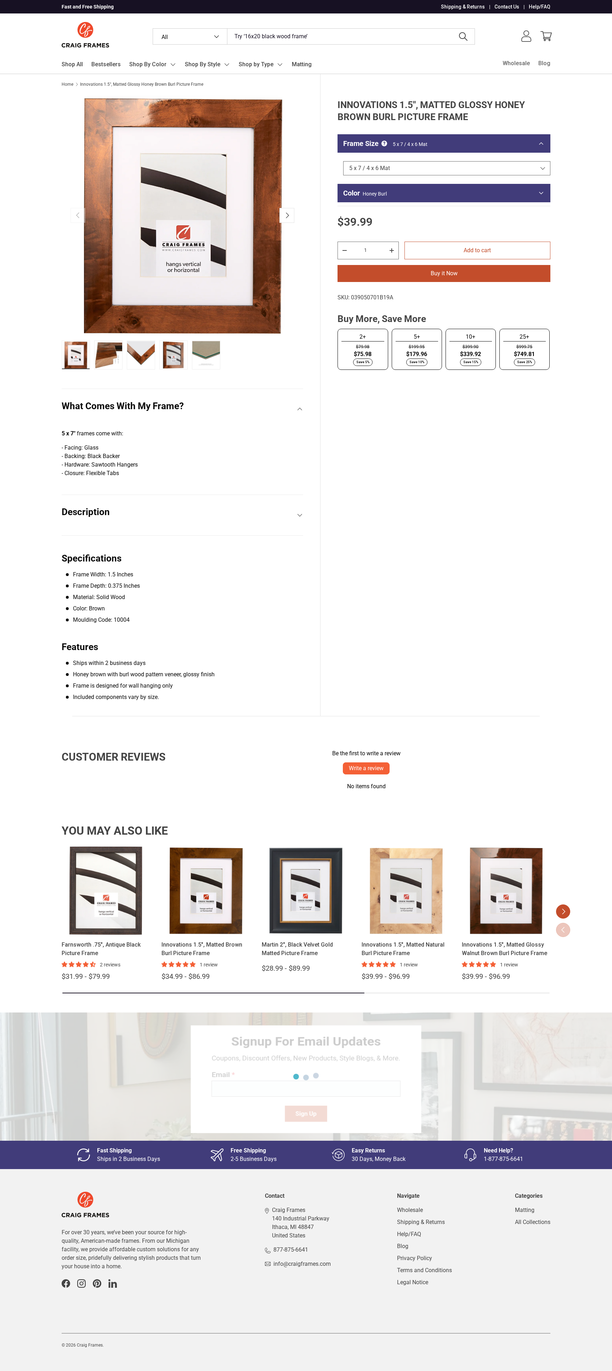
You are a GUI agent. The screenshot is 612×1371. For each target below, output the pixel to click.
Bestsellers (106, 64)
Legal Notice (412, 1282)
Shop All (72, 64)
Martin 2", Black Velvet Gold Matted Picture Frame (297, 949)
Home (67, 84)
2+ (362, 336)
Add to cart (477, 250)
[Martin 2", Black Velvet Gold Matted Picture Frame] (306, 890)
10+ (470, 336)
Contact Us (506, 7)
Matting (302, 64)
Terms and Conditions (424, 1270)
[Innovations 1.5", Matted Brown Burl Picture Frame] (206, 890)
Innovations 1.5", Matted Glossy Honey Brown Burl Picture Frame (141, 84)
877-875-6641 (290, 1249)
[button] (546, 36)
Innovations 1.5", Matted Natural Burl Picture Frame (403, 949)
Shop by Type (256, 64)
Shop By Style (202, 64)
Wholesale (516, 63)
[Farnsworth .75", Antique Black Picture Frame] (106, 890)
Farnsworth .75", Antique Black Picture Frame (101, 949)
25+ (524, 336)
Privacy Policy (414, 1258)
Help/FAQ (539, 7)
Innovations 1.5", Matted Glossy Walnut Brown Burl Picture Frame (504, 949)
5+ (417, 336)
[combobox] (314, 36)
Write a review (366, 768)
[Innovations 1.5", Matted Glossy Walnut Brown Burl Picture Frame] (506, 890)
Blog (544, 63)
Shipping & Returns (463, 7)
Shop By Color (147, 64)
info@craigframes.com (302, 1263)
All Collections (532, 1222)
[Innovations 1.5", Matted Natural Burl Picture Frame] (406, 890)
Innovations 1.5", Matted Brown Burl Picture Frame (202, 949)
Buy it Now (444, 273)
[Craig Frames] (85, 1195)
